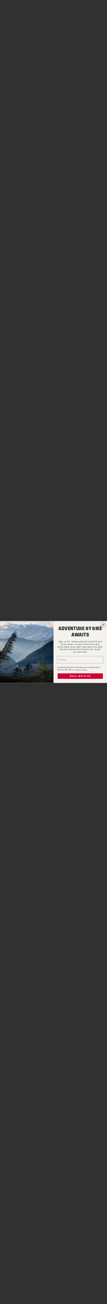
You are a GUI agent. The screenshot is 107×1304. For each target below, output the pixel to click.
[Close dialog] (103, 624)
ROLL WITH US (80, 676)
